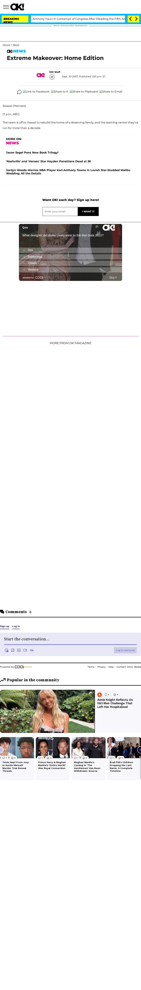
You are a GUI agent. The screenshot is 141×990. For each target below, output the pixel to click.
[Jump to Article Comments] (19, 92)
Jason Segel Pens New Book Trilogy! (32, 152)
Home (6, 44)
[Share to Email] (111, 92)
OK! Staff (54, 72)
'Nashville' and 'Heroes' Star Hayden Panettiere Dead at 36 (48, 161)
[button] (6, 7)
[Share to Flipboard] (84, 92)
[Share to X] (59, 92)
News (16, 44)
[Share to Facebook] (36, 92)
